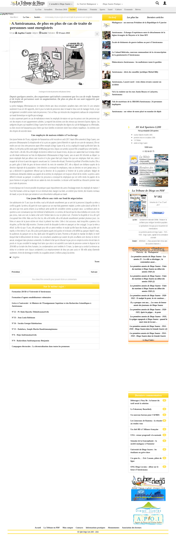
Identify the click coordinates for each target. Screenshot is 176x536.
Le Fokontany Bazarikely (141, 409)
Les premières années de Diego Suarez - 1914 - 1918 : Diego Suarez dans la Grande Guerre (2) (148, 327)
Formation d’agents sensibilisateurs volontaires (31, 297)
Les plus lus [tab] (132, 17)
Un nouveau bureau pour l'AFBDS (145, 415)
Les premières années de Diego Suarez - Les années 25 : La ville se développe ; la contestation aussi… (148, 259)
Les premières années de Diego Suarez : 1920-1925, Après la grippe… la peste (148, 311)
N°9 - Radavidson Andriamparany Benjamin (30, 341)
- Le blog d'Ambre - (148, 340)
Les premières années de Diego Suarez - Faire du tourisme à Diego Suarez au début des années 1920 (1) (148, 288)
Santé (110, 10)
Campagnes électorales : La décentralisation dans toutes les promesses (41, 346)
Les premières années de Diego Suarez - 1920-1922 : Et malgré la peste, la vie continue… (148, 296)
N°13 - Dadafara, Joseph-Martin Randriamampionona (34, 329)
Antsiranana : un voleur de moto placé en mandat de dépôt (136, 112)
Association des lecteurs (131, 528)
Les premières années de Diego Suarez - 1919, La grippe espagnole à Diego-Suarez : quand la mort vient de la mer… (148, 319)
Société (72, 10)
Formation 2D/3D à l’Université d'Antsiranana (31, 292)
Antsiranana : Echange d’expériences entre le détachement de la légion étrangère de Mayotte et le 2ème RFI (138, 33)
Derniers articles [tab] (155, 17)
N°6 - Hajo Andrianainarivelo (24, 335)
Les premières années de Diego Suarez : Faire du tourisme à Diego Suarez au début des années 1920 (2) (148, 279)
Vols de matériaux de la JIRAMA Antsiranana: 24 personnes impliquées (137, 103)
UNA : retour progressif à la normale (146, 435)
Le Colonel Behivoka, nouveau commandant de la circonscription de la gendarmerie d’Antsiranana (139, 53)
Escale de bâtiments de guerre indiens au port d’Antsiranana (137, 42)
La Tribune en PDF (52, 528)
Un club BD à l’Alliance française (144, 429)
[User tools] (97, 34)
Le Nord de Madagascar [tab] (87, 4)
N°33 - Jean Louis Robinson (23, 318)
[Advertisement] (114, 163)
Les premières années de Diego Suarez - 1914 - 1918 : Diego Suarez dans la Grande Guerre (148, 334)
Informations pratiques (95, 528)
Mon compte (68, 528)
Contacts (79, 528)
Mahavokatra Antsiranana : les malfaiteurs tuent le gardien (137, 62)
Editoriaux (82, 10)
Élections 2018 (61, 10)
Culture (118, 10)
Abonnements (113, 528)
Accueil (38, 528)
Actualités (48, 10)
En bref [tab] (112, 17)
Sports (102, 10)
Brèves (138, 10)
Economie (128, 10)
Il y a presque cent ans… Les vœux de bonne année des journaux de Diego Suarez (148, 304)
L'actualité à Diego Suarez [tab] (60, 4)
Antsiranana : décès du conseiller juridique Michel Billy (135, 72)
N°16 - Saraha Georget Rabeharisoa (27, 323)
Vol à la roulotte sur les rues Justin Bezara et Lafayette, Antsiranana (135, 93)
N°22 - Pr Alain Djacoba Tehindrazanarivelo (30, 312)
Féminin (93, 10)
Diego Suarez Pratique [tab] (112, 4)
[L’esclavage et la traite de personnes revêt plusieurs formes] (54, 63)
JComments (95, 283)
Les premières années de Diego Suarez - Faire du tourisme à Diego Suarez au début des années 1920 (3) (148, 269)
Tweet (97, 262)
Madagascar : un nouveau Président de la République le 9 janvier (139, 23)
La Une (38, 10)
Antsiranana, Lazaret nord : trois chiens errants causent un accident (136, 83)
